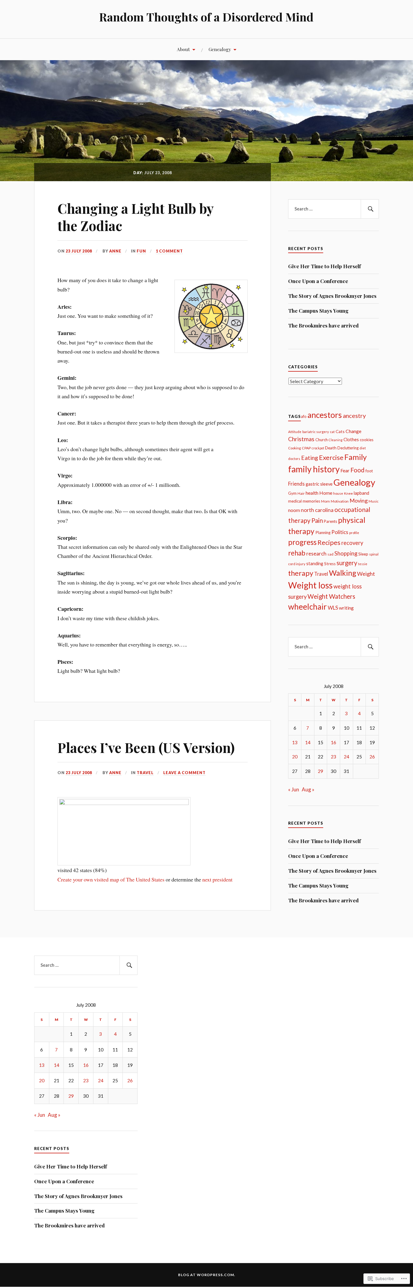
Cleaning (336, 440)
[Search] (370, 209)
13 (295, 742)
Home (325, 493)
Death (331, 447)
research (316, 553)
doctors (294, 459)
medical (295, 501)
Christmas (301, 438)
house (338, 493)
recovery (352, 542)
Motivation (340, 501)
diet (362, 448)
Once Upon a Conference (318, 281)
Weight (366, 573)
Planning (322, 532)
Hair (301, 493)
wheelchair (307, 606)
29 (320, 771)
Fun (141, 251)
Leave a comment (184, 772)
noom (294, 510)
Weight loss (310, 585)
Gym (292, 493)
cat (332, 432)
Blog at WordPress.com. (206, 1274)
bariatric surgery (315, 432)
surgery (347, 562)
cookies (366, 439)
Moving (359, 500)
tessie (362, 564)
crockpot (318, 448)
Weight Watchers (331, 596)
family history (314, 469)
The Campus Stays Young (318, 310)
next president (217, 879)
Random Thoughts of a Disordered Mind (206, 16)
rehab (296, 553)
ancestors (324, 415)
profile (354, 533)
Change (353, 431)
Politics (339, 532)
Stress (330, 563)
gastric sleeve (319, 484)
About (183, 49)
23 (333, 756)
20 (295, 756)
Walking (342, 572)
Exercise (331, 457)
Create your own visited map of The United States (110, 879)
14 (308, 742)
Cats (340, 431)
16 (333, 742)
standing (314, 563)
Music (374, 501)
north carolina (317, 510)
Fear (345, 470)
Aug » (308, 789)
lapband (361, 493)
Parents (330, 521)
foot (369, 470)
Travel (145, 772)
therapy (300, 573)
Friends (296, 484)
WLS (333, 607)
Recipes (328, 542)
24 (346, 756)
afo (304, 416)
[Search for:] (333, 209)
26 (372, 756)
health (312, 493)
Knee (348, 493)
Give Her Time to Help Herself (324, 266)
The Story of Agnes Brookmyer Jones (332, 295)
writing (346, 608)
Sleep (363, 554)
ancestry (354, 415)
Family (355, 456)
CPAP (306, 448)
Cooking (294, 448)
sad (330, 554)
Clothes (351, 439)
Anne (115, 251)
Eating (309, 457)
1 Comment (169, 251)
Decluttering (348, 447)
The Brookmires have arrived (323, 325)
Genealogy (220, 49)
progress (302, 542)
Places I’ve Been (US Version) (146, 747)
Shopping (345, 553)
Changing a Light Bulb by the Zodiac (135, 216)
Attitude (294, 432)
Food (357, 470)
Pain (317, 520)
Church (321, 439)
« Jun (293, 789)
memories (311, 501)
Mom (325, 501)
